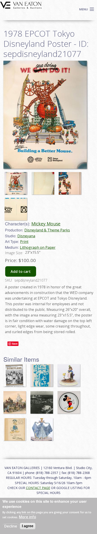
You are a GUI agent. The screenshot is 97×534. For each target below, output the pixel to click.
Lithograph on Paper (37, 247)
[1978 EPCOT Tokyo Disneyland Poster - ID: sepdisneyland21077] (16, 181)
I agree (27, 526)
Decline (10, 526)
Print (24, 241)
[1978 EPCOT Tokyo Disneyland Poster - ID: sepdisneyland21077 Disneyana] (45, 114)
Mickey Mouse (45, 224)
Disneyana (26, 235)
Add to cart (21, 271)
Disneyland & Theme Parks (47, 230)
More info (27, 516)
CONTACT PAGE (38, 488)
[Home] (21, 4)
